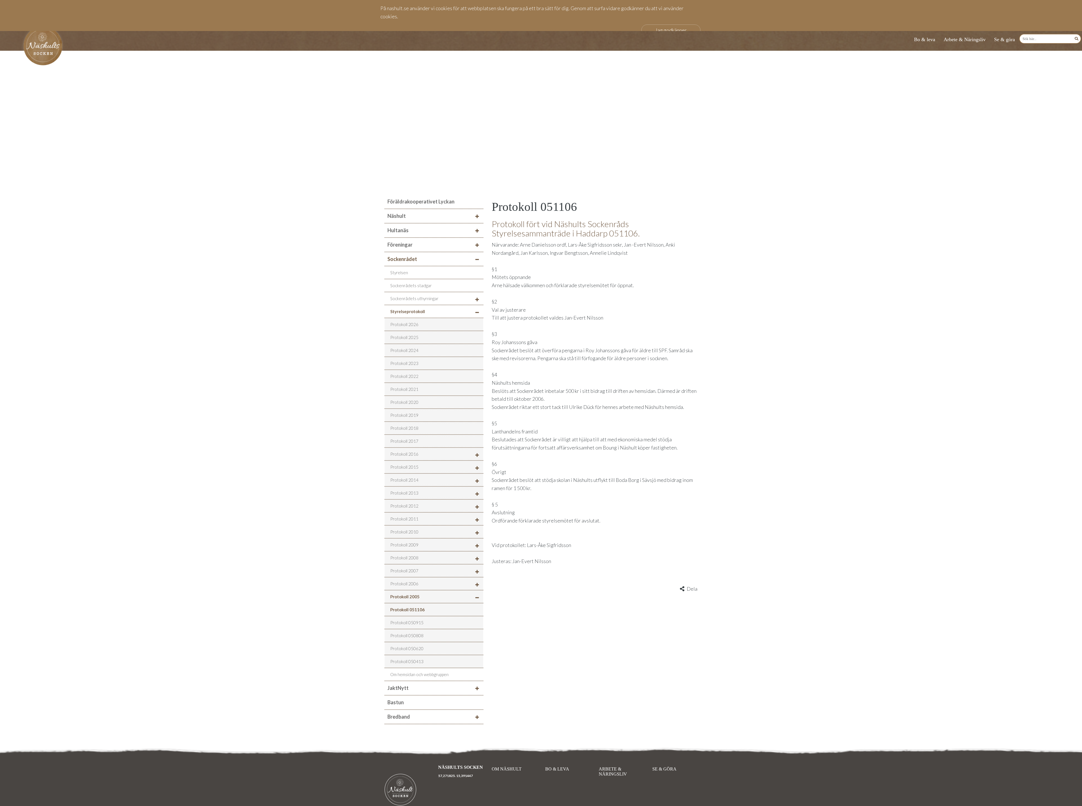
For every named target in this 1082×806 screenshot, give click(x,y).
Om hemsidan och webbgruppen (419, 674)
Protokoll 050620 (407, 648)
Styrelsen (399, 272)
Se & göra (1004, 39)
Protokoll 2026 (404, 324)
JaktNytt (398, 688)
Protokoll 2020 (404, 402)
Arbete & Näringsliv (965, 39)
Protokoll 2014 (404, 479)
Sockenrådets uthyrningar (414, 298)
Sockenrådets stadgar (411, 285)
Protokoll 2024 (404, 350)
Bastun (395, 702)
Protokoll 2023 (404, 363)
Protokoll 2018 (404, 428)
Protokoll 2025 (404, 337)
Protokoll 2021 (404, 389)
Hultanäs (398, 230)
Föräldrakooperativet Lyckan (420, 201)
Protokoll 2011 (404, 518)
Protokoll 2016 (404, 454)
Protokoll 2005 (405, 596)
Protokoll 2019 (404, 415)
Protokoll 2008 (404, 557)
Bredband (398, 717)
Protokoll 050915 (407, 622)
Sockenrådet (402, 259)
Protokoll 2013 (404, 492)
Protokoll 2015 (404, 467)
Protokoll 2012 (404, 505)
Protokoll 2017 (404, 441)
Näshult (396, 216)
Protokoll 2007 (404, 570)
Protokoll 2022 (404, 376)
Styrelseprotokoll (407, 311)
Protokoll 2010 (404, 531)
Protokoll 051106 (407, 609)
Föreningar (400, 245)
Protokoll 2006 (404, 583)
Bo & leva (924, 39)
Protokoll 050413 (407, 661)
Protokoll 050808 (407, 635)
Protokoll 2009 (404, 544)
